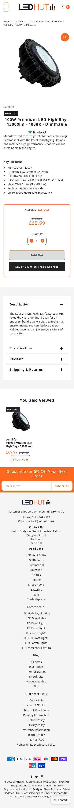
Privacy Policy (36, 725)
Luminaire (19, 21)
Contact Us (36, 700)
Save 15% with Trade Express (37, 266)
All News (36, 662)
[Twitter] (36, 777)
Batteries (36, 589)
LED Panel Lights (36, 623)
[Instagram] (42, 777)
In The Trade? (36, 735)
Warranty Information (36, 730)
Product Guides (36, 681)
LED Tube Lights (36, 633)
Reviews (17, 359)
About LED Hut (36, 705)
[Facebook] (31, 777)
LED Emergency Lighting (36, 648)
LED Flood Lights (36, 628)
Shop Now (20, 459)
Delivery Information (36, 715)
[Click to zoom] (65, 37)
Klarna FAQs (36, 739)
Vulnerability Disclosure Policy (36, 744)
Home (7, 21)
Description (20, 304)
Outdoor (36, 570)
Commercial (36, 565)
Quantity (37, 234)
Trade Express (36, 599)
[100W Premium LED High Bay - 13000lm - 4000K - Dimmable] (20, 421)
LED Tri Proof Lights (36, 638)
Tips (36, 686)
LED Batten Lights (36, 643)
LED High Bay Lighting (36, 613)
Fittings (36, 575)
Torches (36, 580)
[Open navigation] (6, 7)
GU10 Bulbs (36, 560)
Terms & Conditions (36, 710)
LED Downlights (36, 618)
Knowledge (36, 676)
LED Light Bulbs (36, 555)
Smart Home (36, 584)
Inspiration (36, 666)
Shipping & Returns (26, 370)
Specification (21, 348)
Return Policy (36, 720)
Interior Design (36, 671)
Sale (36, 594)
